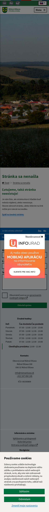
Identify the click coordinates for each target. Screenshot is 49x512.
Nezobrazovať (33, 236)
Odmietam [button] (24, 499)
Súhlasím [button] (24, 491)
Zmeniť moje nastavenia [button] (25, 505)
